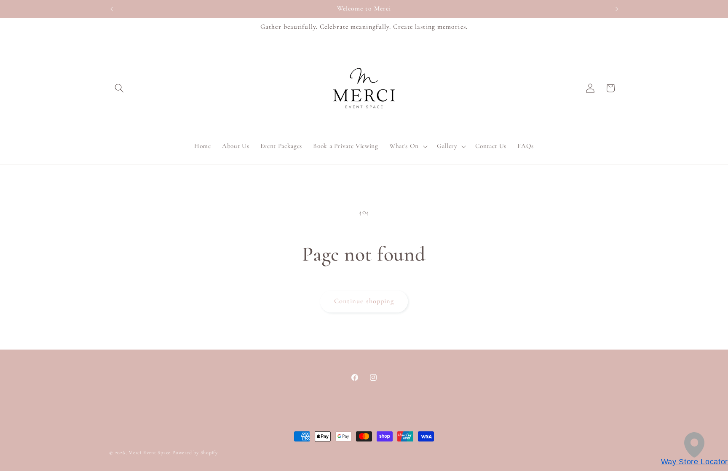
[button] (119, 88)
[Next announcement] (617, 9)
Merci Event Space (149, 452)
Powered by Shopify (195, 452)
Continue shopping (364, 301)
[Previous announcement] (111, 9)
